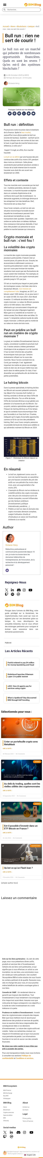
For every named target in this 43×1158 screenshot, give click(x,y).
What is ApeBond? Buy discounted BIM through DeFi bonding (22, 699)
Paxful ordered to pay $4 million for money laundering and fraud (21, 663)
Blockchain (21, 26)
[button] (4, 4)
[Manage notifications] (5, 1153)
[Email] (7, 570)
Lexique (31, 26)
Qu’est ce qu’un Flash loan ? (18, 868)
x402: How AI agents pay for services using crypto (20, 687)
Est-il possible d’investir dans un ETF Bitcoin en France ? (21, 827)
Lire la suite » (7, 748)
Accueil (6, 26)
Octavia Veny (12, 545)
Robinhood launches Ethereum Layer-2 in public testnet (20, 675)
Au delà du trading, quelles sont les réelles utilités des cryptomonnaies (22, 785)
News (13, 26)
